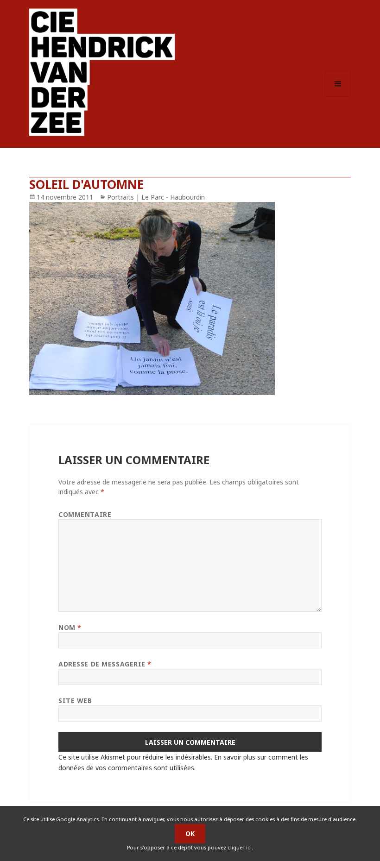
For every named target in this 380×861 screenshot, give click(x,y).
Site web (75, 700)
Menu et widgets (338, 96)
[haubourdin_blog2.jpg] (190, 298)
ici (249, 847)
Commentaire (84, 514)
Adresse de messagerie (105, 664)
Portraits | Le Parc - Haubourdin (156, 197)
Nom (70, 627)
